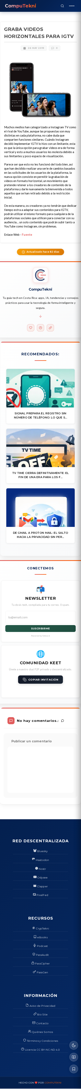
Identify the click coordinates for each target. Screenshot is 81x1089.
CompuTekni (52, 1082)
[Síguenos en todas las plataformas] (50, 328)
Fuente (27, 234)
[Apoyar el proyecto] (30, 328)
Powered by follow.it (40, 636)
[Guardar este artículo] (73, 1069)
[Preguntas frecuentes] (40, 328)
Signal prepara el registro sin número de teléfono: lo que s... (40, 415)
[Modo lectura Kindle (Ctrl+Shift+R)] (73, 1057)
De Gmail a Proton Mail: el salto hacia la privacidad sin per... (40, 535)
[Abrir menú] (71, 6)
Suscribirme (40, 628)
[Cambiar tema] (73, 1045)
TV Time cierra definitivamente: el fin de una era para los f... (40, 475)
